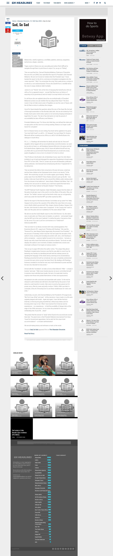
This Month (57, 3)
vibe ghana (38, 507)
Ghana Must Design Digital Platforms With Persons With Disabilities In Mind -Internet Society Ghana (92, 311)
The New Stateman (40, 539)
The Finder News (39, 529)
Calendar (99, 45)
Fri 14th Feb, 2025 (36, 21)
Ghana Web (38, 457)
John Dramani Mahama (16, 63)
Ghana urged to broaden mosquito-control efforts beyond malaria (91, 126)
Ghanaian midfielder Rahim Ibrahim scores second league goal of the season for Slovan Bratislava (92, 88)
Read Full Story (29, 333)
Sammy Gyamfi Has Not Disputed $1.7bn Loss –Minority (91, 283)
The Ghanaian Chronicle (57, 329)
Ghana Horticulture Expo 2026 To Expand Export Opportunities (91, 138)
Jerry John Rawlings (15, 60)
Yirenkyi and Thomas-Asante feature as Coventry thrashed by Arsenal (92, 61)
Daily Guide (38, 462)
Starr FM (37, 526)
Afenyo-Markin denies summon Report (91, 162)
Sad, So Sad (34, 329)
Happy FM (37, 534)
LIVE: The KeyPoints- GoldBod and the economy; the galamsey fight (92, 52)
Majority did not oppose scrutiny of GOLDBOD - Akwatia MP (91, 108)
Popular (84, 45)
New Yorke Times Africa (41, 510)
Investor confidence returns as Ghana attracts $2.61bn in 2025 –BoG (92, 246)
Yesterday (47, 3)
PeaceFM (37, 512)
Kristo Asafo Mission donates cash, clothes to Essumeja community (92, 226)
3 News (37, 467)
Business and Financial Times (42, 490)
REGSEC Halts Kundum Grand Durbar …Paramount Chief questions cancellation (92, 331)
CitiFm (36, 460)
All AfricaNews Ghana (40, 497)
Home (14, 21)
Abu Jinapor (16, 57)
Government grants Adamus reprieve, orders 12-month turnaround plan (92, 263)
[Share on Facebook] (8, 23)
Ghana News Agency (40, 470)
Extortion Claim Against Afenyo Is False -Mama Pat (92, 179)
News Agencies (68, 3)
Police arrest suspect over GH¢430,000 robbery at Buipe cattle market (92, 117)
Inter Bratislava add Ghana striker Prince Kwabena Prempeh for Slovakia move (92, 70)
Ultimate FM (38, 504)
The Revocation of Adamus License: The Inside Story (92, 292)
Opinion (15, 55)
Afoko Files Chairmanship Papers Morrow (92, 170)
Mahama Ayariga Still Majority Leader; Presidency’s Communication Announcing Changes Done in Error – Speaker (92, 152)
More (86, 3)
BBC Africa (38, 485)
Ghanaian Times (39, 480)
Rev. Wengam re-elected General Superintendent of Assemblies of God (92, 208)
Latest (91, 45)
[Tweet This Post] (8, 27)
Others (36, 532)
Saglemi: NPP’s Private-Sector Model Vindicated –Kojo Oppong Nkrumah (91, 254)
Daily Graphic (38, 502)
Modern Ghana (39, 520)
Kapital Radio (38, 537)
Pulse (36, 465)
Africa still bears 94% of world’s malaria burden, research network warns (92, 98)
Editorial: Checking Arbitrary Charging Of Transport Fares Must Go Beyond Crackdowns (92, 217)
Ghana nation (38, 494)
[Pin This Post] (8, 29)
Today (38, 3)
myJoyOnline (38, 472)
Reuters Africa (39, 499)
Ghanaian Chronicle (23, 21)
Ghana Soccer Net (40, 475)
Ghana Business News (41, 483)
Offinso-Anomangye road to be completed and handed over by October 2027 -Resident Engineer (92, 236)
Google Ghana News (40, 478)
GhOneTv (37, 517)
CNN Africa (38, 515)
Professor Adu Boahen (16, 66)
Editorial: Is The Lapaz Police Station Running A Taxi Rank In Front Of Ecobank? (92, 322)
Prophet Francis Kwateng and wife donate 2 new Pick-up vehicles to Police (92, 188)
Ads (36, 542)
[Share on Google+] (8, 32)
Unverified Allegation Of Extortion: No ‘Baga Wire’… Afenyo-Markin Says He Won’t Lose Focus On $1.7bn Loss (92, 198)
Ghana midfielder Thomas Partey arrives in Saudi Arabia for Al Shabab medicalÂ (92, 78)
